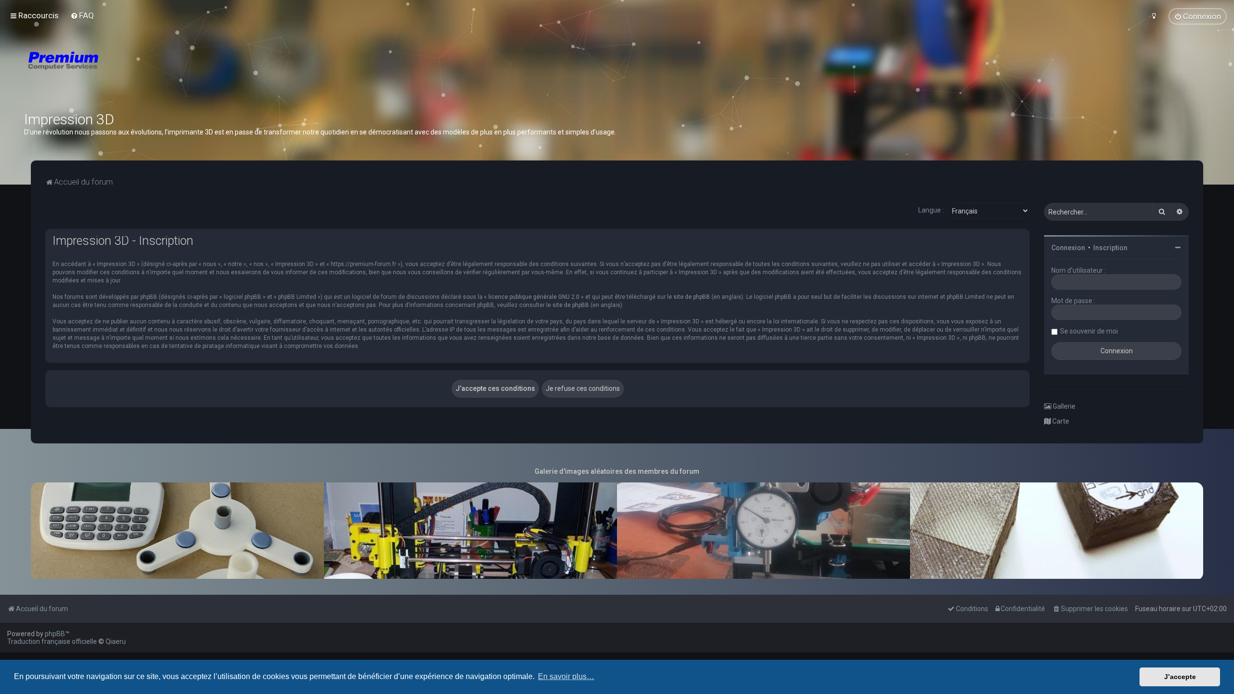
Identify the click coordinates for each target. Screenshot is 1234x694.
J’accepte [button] (1180, 677)
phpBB (55, 634)
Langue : (931, 210)
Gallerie (1063, 406)
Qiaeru (116, 641)
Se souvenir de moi (1089, 331)
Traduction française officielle (52, 641)
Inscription (1110, 248)
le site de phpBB (688, 297)
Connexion (1068, 248)
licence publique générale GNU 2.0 (533, 297)
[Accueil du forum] (120, 72)
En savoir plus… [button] (566, 676)
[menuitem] (82, 15)
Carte (1060, 421)
